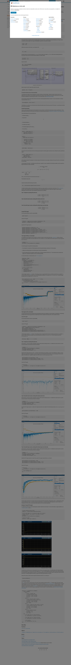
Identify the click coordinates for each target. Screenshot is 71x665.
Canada (12, 20)
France (24, 26)
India (49, 20)
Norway (37, 20)
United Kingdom (38, 32)
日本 (49, 27)
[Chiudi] (60, 3)
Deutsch (38, 27)
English (38, 29)
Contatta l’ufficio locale (35, 35)
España (24, 23)
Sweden (37, 24)
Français (38, 30)
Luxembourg (25, 30)
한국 (49, 29)
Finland (24, 24)
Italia (24, 29)
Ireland (24, 27)
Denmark (24, 20)
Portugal (37, 23)
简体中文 (51, 24)
